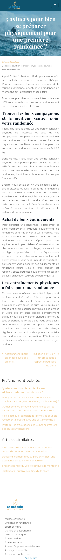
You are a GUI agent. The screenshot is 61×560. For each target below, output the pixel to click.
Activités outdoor (12, 62)
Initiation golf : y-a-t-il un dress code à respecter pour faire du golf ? (44, 359)
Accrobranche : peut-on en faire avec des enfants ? (16, 357)
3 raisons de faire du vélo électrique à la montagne (30, 465)
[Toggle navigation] (55, 5)
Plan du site (30, 558)
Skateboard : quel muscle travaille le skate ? (26, 471)
